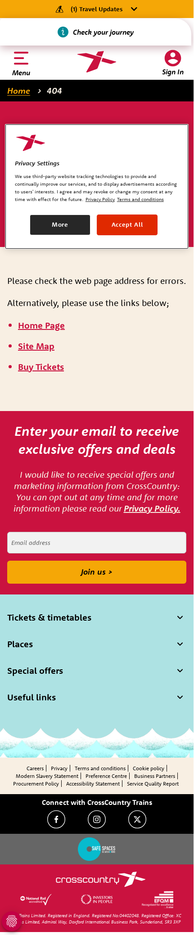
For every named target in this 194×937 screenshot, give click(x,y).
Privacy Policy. (152, 508)
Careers (35, 768)
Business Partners (154, 775)
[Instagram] (96, 819)
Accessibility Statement (93, 783)
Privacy (59, 768)
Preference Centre (106, 775)
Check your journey (103, 32)
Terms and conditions (100, 768)
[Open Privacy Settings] (12, 921)
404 (54, 90)
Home (18, 90)
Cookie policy (148, 768)
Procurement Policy (36, 783)
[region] (97, 186)
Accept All (127, 224)
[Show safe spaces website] (96, 849)
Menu (21, 72)
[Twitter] (137, 819)
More (60, 224)
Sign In (173, 71)
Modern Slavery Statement (47, 775)
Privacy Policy (100, 199)
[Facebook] (56, 819)
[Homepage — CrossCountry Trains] (96, 62)
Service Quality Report (153, 783)
